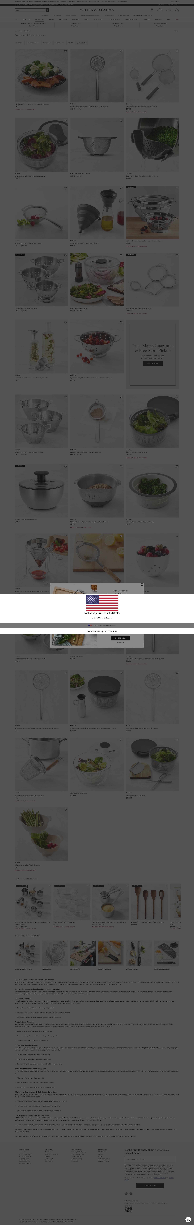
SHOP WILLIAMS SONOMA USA (105, 626)
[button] (188, 1219)
